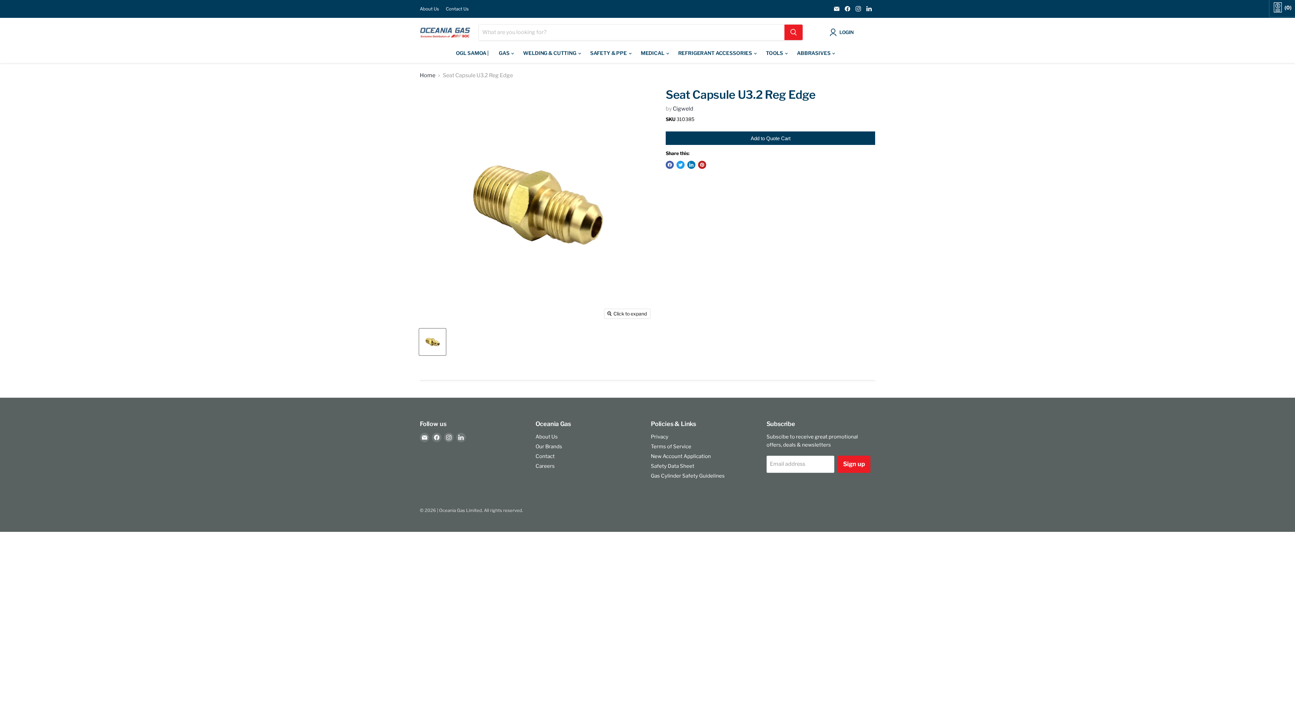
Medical (653, 53)
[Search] (793, 32)
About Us (429, 8)
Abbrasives (814, 53)
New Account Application (681, 456)
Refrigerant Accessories (715, 53)
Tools (775, 53)
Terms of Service (671, 447)
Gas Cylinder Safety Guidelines (688, 476)
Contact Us (457, 8)
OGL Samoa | (472, 53)
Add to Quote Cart (770, 138)
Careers (545, 466)
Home (427, 75)
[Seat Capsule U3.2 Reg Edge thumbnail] (432, 342)
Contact (545, 456)
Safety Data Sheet (672, 466)
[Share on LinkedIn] (691, 165)
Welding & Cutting (550, 53)
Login (846, 32)
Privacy (659, 437)
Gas (504, 53)
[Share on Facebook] (670, 165)
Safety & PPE (609, 53)
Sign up (854, 463)
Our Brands (549, 447)
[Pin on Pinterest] (702, 165)
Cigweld (683, 108)
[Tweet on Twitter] (681, 165)
